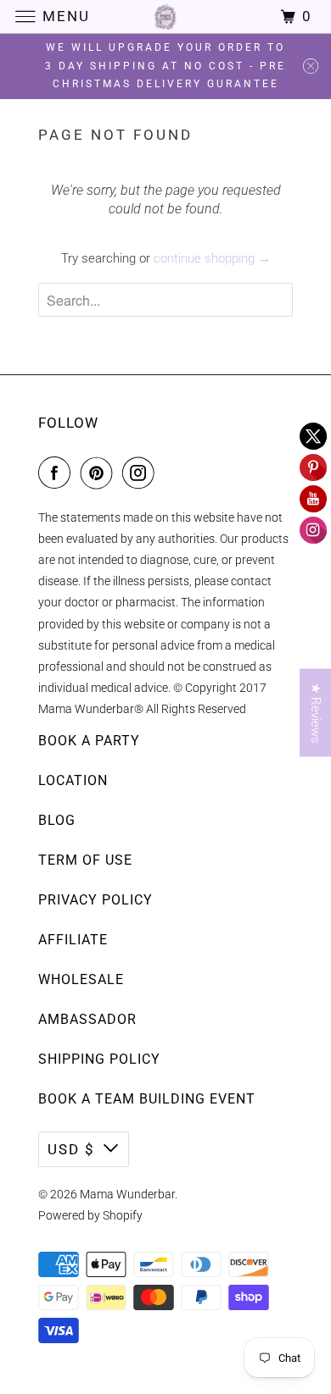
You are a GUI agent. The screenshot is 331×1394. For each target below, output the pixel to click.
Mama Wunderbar (127, 1194)
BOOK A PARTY (89, 741)
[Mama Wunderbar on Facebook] (57, 472)
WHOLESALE (81, 979)
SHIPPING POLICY (99, 1059)
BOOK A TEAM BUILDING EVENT (146, 1099)
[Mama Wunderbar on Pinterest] (100, 472)
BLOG (57, 820)
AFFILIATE (73, 940)
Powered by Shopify (90, 1215)
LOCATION (73, 780)
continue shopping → (212, 258)
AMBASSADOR (87, 1019)
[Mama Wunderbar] (166, 16)
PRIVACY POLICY (95, 900)
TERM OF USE (85, 860)
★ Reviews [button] (315, 713)
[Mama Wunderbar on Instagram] (141, 472)
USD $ (71, 1149)
